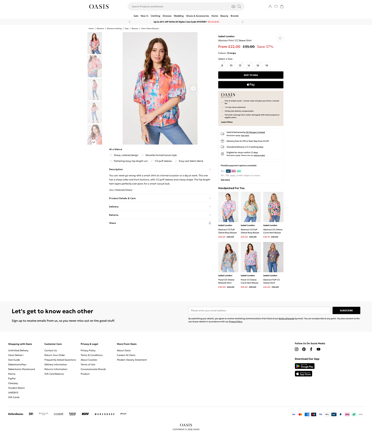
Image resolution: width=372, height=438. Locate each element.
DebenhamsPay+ (17, 364)
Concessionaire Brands (93, 369)
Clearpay (13, 383)
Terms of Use (88, 364)
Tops (127, 28)
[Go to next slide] (193, 88)
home (91, 28)
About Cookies (89, 359)
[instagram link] (296, 349)
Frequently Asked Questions (60, 359)
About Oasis (124, 350)
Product (85, 373)
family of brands (286, 318)
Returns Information (55, 369)
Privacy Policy (88, 350)
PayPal (11, 378)
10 (231, 65)
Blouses (135, 28)
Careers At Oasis (126, 355)
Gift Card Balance (54, 373)
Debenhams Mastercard (21, 369)
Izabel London (226, 36)
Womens (100, 28)
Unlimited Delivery (18, 350)
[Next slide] (243, 21)
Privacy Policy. (235, 321)
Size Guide (14, 359)
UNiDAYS (13, 392)
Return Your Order (54, 355)
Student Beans (16, 387)
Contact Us (50, 350)
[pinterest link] (304, 349)
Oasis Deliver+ (16, 355)
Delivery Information (55, 364)
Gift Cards (13, 397)
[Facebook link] (311, 349)
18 (266, 65)
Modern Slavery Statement (132, 359)
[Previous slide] (129, 21)
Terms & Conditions (92, 355)
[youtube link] (318, 349)
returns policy (259, 155)
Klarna (11, 373)
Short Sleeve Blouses (150, 28)
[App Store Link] (305, 370)
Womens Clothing (114, 28)
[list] (160, 88)
